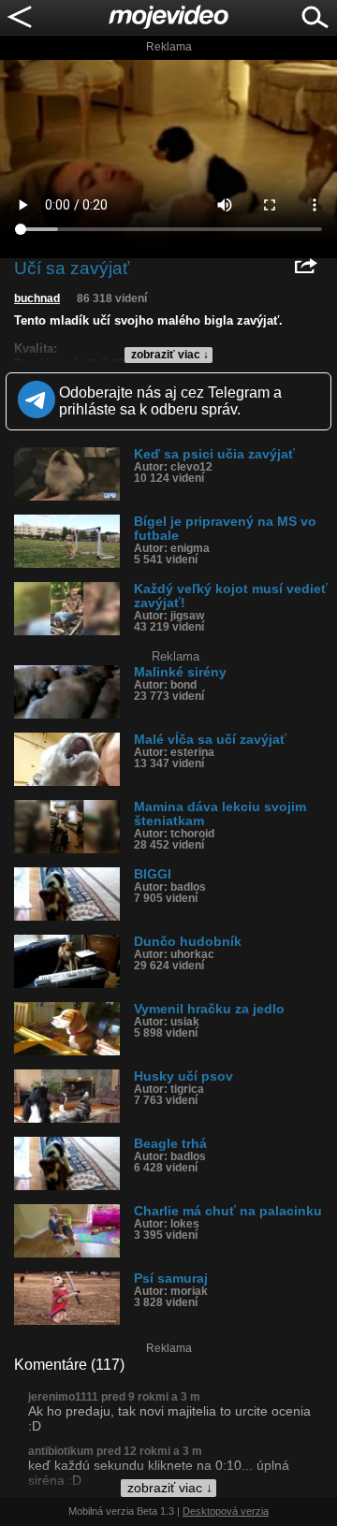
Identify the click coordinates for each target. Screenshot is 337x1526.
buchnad (37, 298)
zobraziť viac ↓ (170, 354)
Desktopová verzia (226, 1511)
